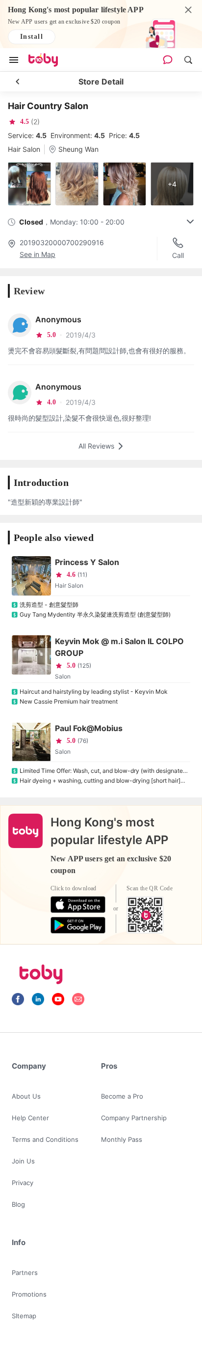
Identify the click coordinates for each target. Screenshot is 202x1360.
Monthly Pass (121, 1139)
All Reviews (96, 446)
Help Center (30, 1118)
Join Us (23, 1161)
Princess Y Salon (87, 562)
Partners (25, 1272)
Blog (18, 1204)
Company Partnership (134, 1118)
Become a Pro (122, 1096)
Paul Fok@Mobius (89, 728)
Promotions (29, 1294)
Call (178, 255)
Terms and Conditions (45, 1139)
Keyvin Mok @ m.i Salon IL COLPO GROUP (119, 647)
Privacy (22, 1183)
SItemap (24, 1316)
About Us (26, 1096)
